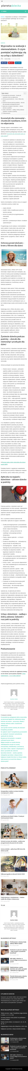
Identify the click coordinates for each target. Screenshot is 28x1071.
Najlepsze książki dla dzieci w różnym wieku (13, 757)
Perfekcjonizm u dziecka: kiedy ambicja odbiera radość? (18, 942)
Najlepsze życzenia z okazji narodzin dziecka (13, 1029)
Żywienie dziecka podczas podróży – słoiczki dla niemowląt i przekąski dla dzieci (13, 103)
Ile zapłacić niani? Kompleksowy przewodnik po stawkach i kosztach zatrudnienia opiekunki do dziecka (14, 734)
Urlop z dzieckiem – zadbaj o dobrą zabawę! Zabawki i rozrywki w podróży (13, 110)
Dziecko (3, 42)
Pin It (12, 62)
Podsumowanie (6, 113)
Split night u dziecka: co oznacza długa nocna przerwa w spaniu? (18, 960)
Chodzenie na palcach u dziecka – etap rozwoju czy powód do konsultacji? (18, 951)
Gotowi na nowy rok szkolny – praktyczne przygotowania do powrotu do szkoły (13, 842)
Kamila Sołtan (8, 58)
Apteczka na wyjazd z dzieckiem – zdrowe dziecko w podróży (13, 107)
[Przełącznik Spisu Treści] (24, 93)
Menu (4, 11)
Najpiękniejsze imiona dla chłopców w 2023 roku (14, 1026)
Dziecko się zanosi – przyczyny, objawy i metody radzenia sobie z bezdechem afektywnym (12, 723)
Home (2, 16)
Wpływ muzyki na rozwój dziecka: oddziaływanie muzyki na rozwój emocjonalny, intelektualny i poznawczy (12, 744)
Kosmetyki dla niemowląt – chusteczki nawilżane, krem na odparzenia (12, 96)
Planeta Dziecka (18, 1068)
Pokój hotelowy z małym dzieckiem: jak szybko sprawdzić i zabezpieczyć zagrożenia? (18, 969)
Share (5, 62)
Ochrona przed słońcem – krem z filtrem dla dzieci (13, 99)
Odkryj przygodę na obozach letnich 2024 (13, 874)
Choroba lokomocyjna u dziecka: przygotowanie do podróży (18, 976)
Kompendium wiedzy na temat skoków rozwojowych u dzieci (12, 792)
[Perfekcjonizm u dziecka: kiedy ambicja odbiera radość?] (5, 942)
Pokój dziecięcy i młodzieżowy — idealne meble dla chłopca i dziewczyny (12, 898)
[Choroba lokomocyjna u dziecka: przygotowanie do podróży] (5, 976)
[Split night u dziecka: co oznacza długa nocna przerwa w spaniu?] (5, 958)
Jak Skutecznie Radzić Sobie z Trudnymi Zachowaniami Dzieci (12, 817)
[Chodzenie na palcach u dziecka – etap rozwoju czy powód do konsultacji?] (5, 950)
